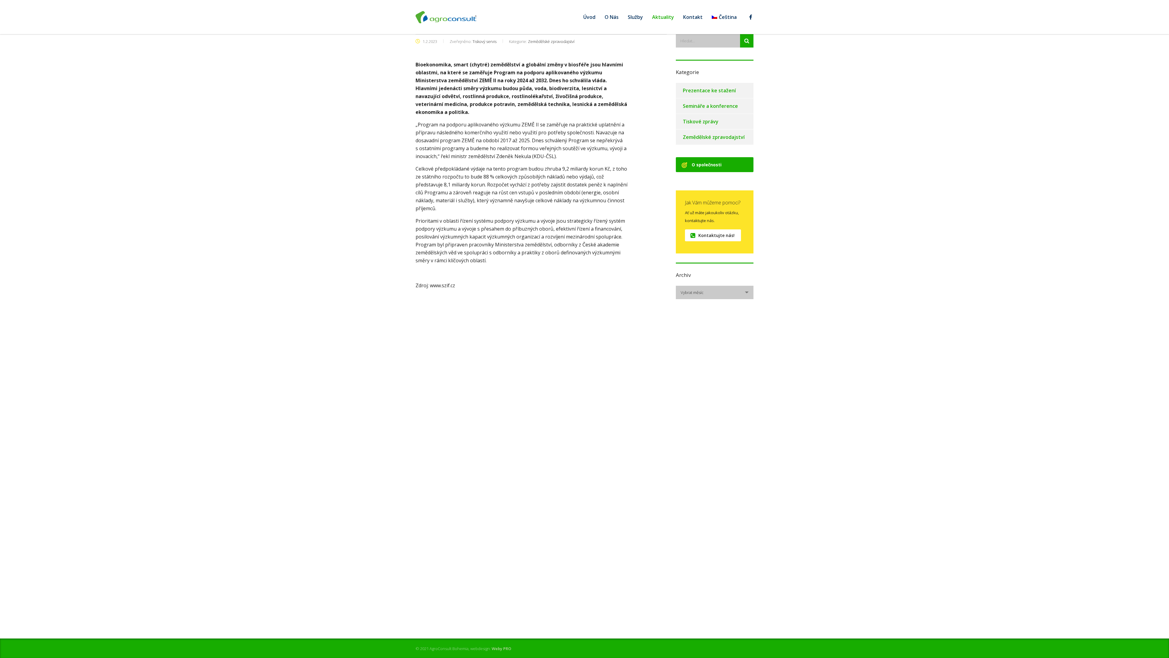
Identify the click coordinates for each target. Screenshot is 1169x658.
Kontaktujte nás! (716, 235)
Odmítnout (1110, 643)
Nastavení (1074, 643)
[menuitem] (724, 17)
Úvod (589, 17)
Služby (635, 17)
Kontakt (693, 17)
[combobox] (714, 292)
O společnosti (706, 165)
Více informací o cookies (216, 643)
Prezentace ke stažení (709, 90)
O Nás (612, 17)
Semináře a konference (710, 106)
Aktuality (663, 17)
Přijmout (1145, 643)
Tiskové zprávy (700, 121)
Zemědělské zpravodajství (714, 137)
